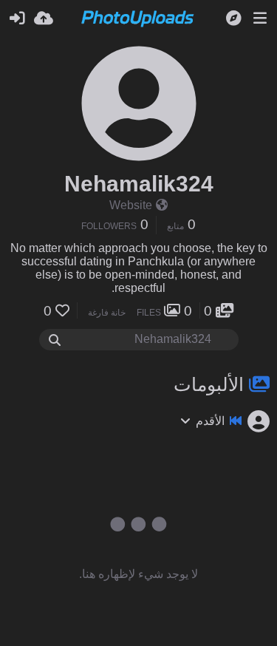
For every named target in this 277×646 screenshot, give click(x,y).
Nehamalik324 (138, 183)
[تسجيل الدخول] (17, 18)
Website (130, 205)
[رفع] (43, 18)
